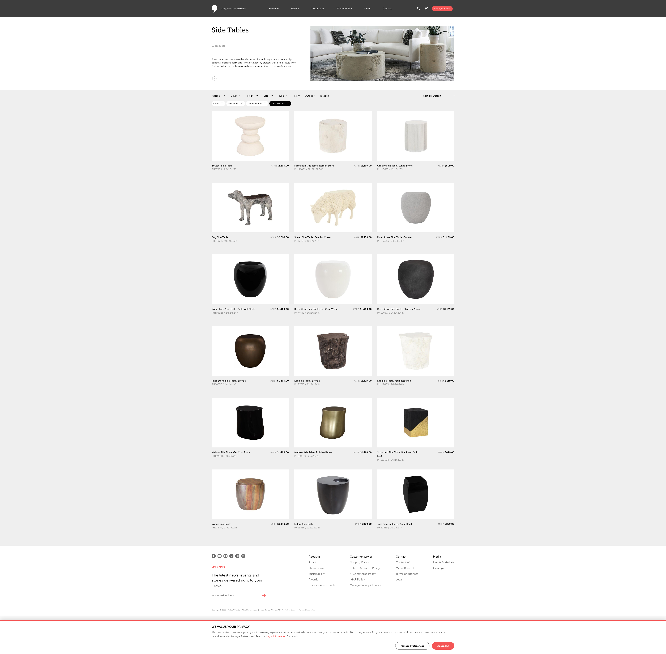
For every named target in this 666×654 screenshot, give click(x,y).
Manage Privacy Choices (365, 585)
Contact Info (403, 562)
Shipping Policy (359, 562)
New (297, 96)
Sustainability (317, 573)
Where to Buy (344, 8)
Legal (399, 579)
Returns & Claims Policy (365, 568)
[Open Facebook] (214, 556)
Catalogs (438, 568)
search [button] (419, 9)
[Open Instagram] (237, 556)
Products (274, 8)
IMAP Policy (357, 579)
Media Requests (405, 568)
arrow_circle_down (214, 78)
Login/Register (442, 8)
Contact (387, 8)
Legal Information (276, 636)
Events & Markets (443, 562)
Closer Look (317, 8)
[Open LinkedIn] (231, 556)
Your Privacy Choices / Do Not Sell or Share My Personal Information (288, 610)
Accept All (443, 645)
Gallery (295, 8)
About (367, 8)
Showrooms (316, 568)
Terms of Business (407, 573)
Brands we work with (322, 585)
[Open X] (243, 556)
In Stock (324, 96)
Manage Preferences (412, 645)
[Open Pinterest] (225, 556)
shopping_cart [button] (426, 9)
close (222, 103)
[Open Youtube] (219, 556)
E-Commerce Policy (363, 573)
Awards (313, 579)
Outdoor (309, 96)
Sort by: (427, 96)
